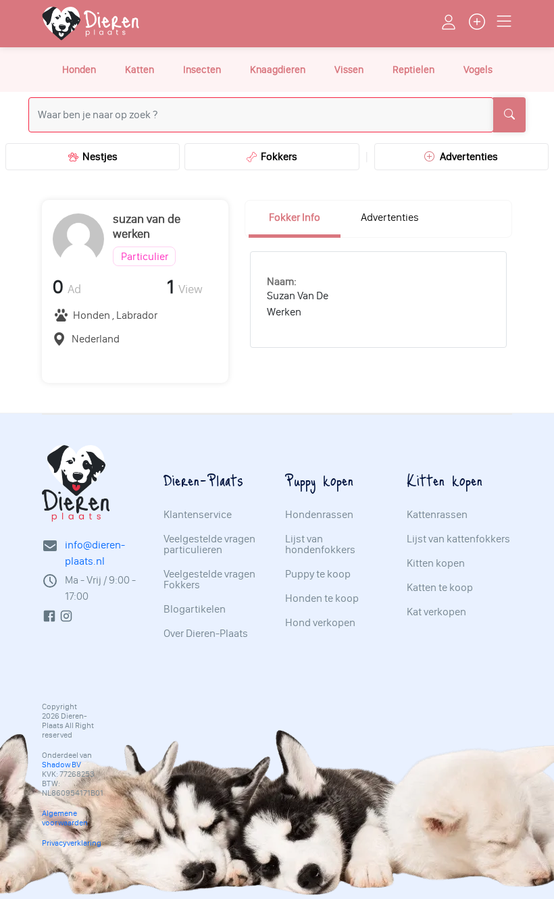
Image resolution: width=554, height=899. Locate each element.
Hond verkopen (320, 622)
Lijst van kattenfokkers (458, 539)
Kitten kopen (436, 563)
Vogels (478, 69)
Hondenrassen (319, 514)
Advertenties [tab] (390, 217)
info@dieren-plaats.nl (95, 552)
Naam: (282, 281)
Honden (79, 69)
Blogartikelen (194, 609)
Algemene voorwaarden (65, 817)
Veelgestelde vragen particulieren (209, 544)
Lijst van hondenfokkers (320, 544)
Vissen (348, 69)
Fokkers (277, 156)
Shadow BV (61, 764)
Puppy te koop (318, 574)
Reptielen (413, 69)
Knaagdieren (277, 69)
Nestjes (98, 156)
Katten (139, 69)
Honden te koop (322, 598)
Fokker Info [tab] (294, 217)
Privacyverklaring (71, 843)
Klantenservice (197, 514)
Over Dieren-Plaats (205, 633)
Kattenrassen (437, 514)
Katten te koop (440, 587)
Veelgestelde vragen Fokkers (209, 579)
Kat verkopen (436, 612)
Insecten (202, 69)
